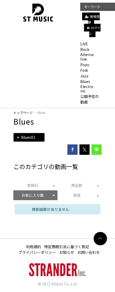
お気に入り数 (32, 195)
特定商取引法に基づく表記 (66, 246)
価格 (76, 195)
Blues (85, 81)
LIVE (84, 43)
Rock (84, 49)
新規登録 (94, 19)
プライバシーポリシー (37, 252)
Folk (84, 70)
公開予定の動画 (89, 99)
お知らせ (66, 252)
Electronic (86, 89)
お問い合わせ (88, 252)
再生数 (76, 185)
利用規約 (33, 246)
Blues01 (27, 137)
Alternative (87, 57)
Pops (84, 64)
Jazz (84, 75)
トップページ (23, 112)
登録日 (32, 185)
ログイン (95, 30)
